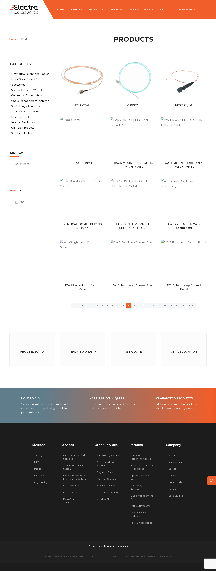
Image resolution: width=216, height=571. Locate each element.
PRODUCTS (96, 9)
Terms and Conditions (116, 546)
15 (165, 305)
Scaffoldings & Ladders (25, 106)
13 (153, 305)
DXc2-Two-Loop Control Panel (133, 285)
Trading (38, 455)
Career (172, 468)
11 (141, 305)
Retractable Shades (108, 492)
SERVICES (117, 9)
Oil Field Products (22, 127)
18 (183, 305)
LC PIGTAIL (133, 105)
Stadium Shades (106, 485)
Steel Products (20, 133)
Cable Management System (29, 100)
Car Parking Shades (108, 455)
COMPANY (76, 9)
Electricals (39, 475)
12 (146, 305)
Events (172, 489)
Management (175, 462)
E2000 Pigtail (82, 163)
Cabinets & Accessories (26, 95)
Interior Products (22, 122)
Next (191, 305)
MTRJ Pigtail (184, 105)
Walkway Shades (106, 479)
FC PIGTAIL (82, 105)
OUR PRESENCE (186, 9)
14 (159, 305)
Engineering (41, 482)
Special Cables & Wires (25, 90)
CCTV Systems (71, 485)
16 (171, 305)
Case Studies (175, 495)
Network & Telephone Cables (30, 73)
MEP (36, 462)
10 (134, 305)
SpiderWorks (166, 556)
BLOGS (134, 9)
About (171, 455)
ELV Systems (19, 117)
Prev (80, 305)
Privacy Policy (96, 546)
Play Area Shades (106, 472)
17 (177, 305)
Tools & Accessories (23, 111)
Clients (172, 475)
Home (13, 39)
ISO (21, 202)
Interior (38, 468)
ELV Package (70, 492)
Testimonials (175, 482)
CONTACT (164, 9)
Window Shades (106, 499)
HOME (60, 9)
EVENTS (148, 9)
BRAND (15, 190)
